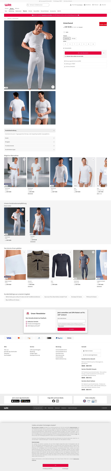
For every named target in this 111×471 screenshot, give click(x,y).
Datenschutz (50, 408)
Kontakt (84, 347)
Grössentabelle (68, 48)
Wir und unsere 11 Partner (37, 427)
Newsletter (6, 353)
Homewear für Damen (76, 297)
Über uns (6, 349)
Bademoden (18, 11)
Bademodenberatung (61, 359)
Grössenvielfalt (59, 357)
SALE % (59, 11)
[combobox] (41, 4)
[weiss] (64, 32)
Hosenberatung (59, 353)
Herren (11, 8)
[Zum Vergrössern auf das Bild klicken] (52, 86)
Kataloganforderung (35, 355)
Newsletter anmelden (47, 15)
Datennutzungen (73, 427)
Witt (5, 347)
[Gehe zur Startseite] (8, 4)
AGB (45, 408)
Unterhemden (15, 18)
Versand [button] (80, 27)
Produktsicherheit (9, 145)
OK (55, 465)
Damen (6, 8)
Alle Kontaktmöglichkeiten (91, 355)
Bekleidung (11, 11)
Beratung (58, 347)
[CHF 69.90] (38, 265)
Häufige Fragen (33, 353)
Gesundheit (36, 11)
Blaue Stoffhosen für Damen (12, 300)
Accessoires (53, 11)
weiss (67, 32)
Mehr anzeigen (61, 326)
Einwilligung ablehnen (47, 468)
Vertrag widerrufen (38, 408)
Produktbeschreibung (10, 130)
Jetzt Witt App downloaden (10, 351)
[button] (4, 18)
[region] (55, 447)
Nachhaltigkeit (7, 355)
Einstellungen (65, 468)
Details (6, 138)
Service (32, 347)
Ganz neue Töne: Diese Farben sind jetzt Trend (55, 297)
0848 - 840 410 (87, 366)
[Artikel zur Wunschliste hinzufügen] (103, 53)
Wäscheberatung (60, 355)
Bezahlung (32, 351)
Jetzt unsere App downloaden (20, 398)
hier (76, 434)
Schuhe (30, 11)
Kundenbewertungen (10, 149)
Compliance (63, 408)
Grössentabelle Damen (61, 349)
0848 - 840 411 (87, 390)
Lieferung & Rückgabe (35, 349)
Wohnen (17, 8)
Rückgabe (7, 142)
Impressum (57, 408)
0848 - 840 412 (87, 378)
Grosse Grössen (45, 11)
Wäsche (25, 11)
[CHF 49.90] (38, 172)
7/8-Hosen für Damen (91, 297)
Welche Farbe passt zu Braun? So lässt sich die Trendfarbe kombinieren (23, 297)
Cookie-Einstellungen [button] (72, 408)
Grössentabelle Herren (61, 351)
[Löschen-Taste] (47, 4)
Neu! (6, 11)
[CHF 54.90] (61, 265)
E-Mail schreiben (88, 351)
